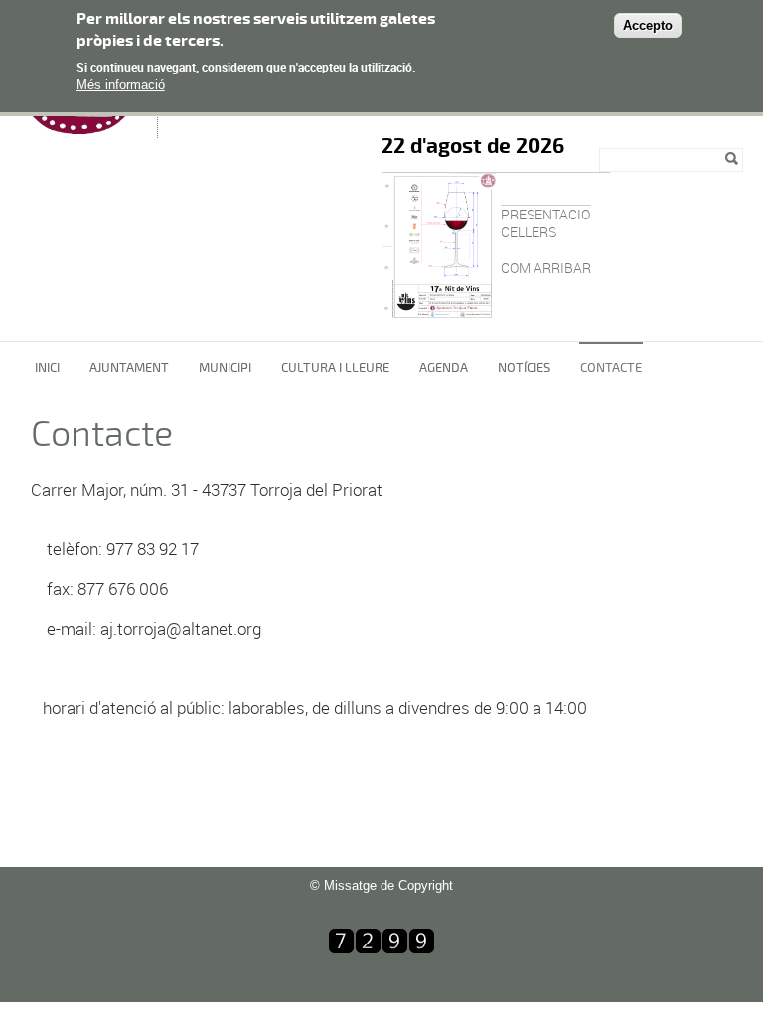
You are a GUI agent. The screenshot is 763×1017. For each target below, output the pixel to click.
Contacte (611, 368)
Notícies (524, 368)
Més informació (120, 84)
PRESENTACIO (545, 214)
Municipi (225, 368)
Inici (47, 368)
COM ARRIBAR (546, 267)
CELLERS (528, 231)
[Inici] (83, 128)
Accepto (648, 25)
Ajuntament (129, 368)
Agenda (443, 368)
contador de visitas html (382, 983)
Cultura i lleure (335, 368)
